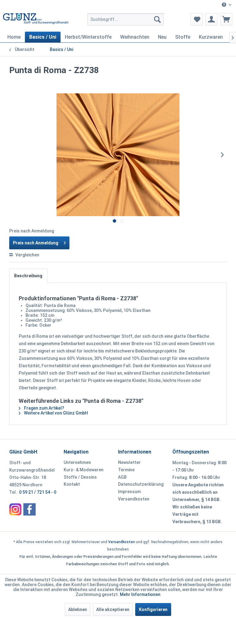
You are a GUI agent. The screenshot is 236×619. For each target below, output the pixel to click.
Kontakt (72, 484)
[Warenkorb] (226, 19)
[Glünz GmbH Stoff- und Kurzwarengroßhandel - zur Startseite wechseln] (35, 21)
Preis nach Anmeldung (35, 242)
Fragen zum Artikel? (43, 408)
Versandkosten (133, 498)
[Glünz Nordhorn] (15, 509)
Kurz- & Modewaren (84, 469)
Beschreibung (28, 275)
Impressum (129, 491)
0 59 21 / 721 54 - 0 (37, 492)
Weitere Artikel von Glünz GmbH (55, 413)
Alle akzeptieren (112, 609)
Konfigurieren (153, 609)
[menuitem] (226, 5)
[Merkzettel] (197, 19)
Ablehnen (77, 609)
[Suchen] (157, 19)
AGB (122, 477)
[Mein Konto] (211, 19)
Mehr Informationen (140, 594)
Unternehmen (77, 462)
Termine (126, 469)
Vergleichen (26, 254)
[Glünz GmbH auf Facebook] (29, 509)
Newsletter (129, 462)
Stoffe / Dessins (80, 477)
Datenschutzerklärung (140, 484)
